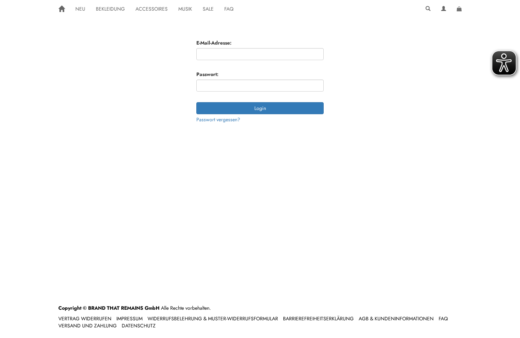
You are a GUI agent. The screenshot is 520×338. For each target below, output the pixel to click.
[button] (428, 9)
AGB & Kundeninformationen (396, 318)
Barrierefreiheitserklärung (318, 318)
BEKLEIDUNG (110, 8)
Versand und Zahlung (87, 325)
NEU (80, 8)
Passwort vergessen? (218, 119)
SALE (208, 8)
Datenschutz (139, 325)
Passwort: (207, 74)
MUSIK (185, 8)
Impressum (129, 318)
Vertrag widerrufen (84, 318)
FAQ (228, 8)
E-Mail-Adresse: (214, 42)
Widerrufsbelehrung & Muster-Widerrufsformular (213, 318)
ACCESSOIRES (151, 8)
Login (260, 108)
